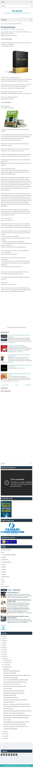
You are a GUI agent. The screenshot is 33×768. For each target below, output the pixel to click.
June (5, 733)
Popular (4, 590)
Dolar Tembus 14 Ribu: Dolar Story (11, 684)
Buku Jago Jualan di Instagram (10, 677)
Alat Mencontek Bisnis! (8, 27)
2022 (3, 643)
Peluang (7, 23)
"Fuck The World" (7, 688)
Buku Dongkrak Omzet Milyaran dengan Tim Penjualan (16, 706)
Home (2, 23)
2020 (3, 647)
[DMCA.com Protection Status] (3, 629)
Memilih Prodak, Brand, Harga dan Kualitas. (13, 690)
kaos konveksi (5, 586)
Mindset (4, 564)
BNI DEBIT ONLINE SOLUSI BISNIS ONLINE (14, 724)
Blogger (28, 765)
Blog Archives (17, 590)
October (6, 664)
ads (3, 584)
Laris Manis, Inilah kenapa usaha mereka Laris (18, 608)
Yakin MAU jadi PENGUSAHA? (10, 697)
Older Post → (28, 385)
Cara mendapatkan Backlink (8, 554)
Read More (11, 342)
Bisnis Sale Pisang (6, 549)
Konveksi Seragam (6, 562)
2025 (3, 638)
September (6, 667)
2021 (3, 645)
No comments (20, 29)
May (5, 736)
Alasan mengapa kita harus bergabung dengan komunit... (17, 715)
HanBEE (4, 557)
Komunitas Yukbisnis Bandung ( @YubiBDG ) (14, 713)
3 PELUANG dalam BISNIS (9, 695)
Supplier (4, 574)
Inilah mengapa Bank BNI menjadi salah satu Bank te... (16, 722)
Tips (3, 579)
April (5, 738)
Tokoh (3, 581)
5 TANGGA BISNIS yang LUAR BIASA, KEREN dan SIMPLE (17, 710)
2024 (3, 640)
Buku (3, 552)
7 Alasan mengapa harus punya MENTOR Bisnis (15, 682)
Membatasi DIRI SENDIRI (9, 673)
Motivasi (4, 567)
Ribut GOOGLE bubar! (8, 708)
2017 (3, 654)
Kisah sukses (5, 559)
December (6, 660)
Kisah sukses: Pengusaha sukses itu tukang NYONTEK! (16, 704)
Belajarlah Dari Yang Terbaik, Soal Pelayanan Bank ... (16, 726)
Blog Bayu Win (17, 10)
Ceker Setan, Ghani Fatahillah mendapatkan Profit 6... (16, 679)
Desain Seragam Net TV (13, 592)
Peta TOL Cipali (7, 719)
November (6, 662)
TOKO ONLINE (5, 576)
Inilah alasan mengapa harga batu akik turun (13, 693)
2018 (3, 651)
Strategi (4, 571)
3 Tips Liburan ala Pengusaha (10, 728)
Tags (9, 590)
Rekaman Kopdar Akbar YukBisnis (16, 345)
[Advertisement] (16, 309)
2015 (3, 658)
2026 (3, 636)
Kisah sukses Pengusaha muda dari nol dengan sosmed (16, 675)
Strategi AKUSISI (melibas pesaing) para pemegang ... (16, 717)
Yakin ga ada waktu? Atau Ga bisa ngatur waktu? (14, 686)
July (5, 731)
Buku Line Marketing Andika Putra (11, 670)
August (5, 669)
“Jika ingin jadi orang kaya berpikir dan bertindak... (15, 699)
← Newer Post (4, 385)
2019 (3, 649)
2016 (3, 656)
